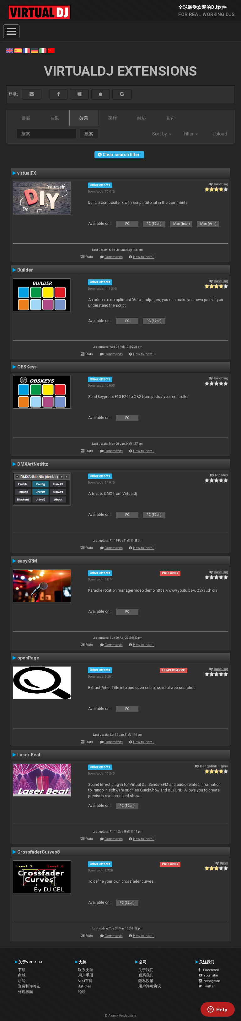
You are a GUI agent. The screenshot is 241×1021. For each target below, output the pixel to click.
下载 (21, 970)
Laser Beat (28, 754)
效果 (83, 118)
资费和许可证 (29, 986)
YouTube (210, 975)
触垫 (141, 118)
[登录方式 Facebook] (58, 94)
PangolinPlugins (214, 766)
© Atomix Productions (121, 1015)
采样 (112, 118)
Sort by (160, 133)
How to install (143, 257)
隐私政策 (145, 981)
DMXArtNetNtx (32, 464)
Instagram (211, 981)
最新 (26, 118)
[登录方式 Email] (31, 94)
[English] (9, 50)
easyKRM (27, 560)
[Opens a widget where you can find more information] (217, 1010)
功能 (21, 981)
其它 (170, 118)
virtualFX (26, 173)
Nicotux (221, 475)
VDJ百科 (85, 981)
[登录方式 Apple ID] (100, 94)
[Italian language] (42, 50)
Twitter (208, 986)
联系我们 (145, 975)
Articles (84, 986)
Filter (189, 133)
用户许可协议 (149, 986)
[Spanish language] (17, 50)
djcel (224, 863)
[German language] (34, 50)
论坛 (82, 992)
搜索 (88, 133)
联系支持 (85, 970)
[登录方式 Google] (122, 94)
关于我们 (145, 970)
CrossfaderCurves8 (38, 851)
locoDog (221, 184)
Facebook (209, 970)
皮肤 (55, 118)
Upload (220, 133)
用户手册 (85, 975)
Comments (113, 257)
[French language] (26, 50)
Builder (25, 269)
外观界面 (25, 992)
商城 (21, 975)
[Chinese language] (51, 50)
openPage (28, 657)
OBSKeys (27, 366)
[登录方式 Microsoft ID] (79, 94)
